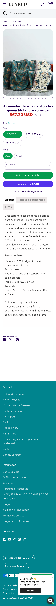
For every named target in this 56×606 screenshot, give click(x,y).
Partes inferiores (10, 589)
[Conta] (43, 3)
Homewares (16, 21)
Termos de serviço (13, 515)
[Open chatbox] (50, 600)
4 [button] (20, 98)
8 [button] (35, 98)
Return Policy (10, 428)
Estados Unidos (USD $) (17, 557)
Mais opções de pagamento (28, 191)
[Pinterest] (19, 539)
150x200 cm (12, 134)
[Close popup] (42, 576)
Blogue (7, 504)
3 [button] (17, 98)
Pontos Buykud (11, 399)
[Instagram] (14, 539)
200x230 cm (33, 134)
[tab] (9, 199)
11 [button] (45, 98)
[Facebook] (4, 539)
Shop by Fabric (9, 593)
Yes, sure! (30, 591)
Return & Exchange (14, 394)
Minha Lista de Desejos (16, 405)
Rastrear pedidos (13, 411)
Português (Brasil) (14, 566)
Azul (7, 156)
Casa (5, 21)
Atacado (8, 483)
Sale (15, 585)
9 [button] (38, 98)
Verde (19, 156)
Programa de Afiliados (16, 521)
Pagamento (9, 433)
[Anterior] (4, 98)
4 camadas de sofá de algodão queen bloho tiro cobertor (27, 25)
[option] (28, 62)
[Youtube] (9, 539)
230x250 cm (12, 142)
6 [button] (28, 98)
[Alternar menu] (4, 4)
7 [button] (31, 98)
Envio (6, 422)
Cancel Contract (12, 454)
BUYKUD (29, 598)
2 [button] (13, 98)
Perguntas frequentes (15, 488)
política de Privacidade (16, 510)
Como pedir (9, 416)
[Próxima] (52, 98)
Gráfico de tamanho (14, 477)
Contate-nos (10, 449)
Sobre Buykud (11, 472)
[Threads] (24, 539)
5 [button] (24, 98)
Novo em (7, 585)
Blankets (11, 123)
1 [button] (10, 98)
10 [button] (42, 98)
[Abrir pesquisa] (4, 13)
